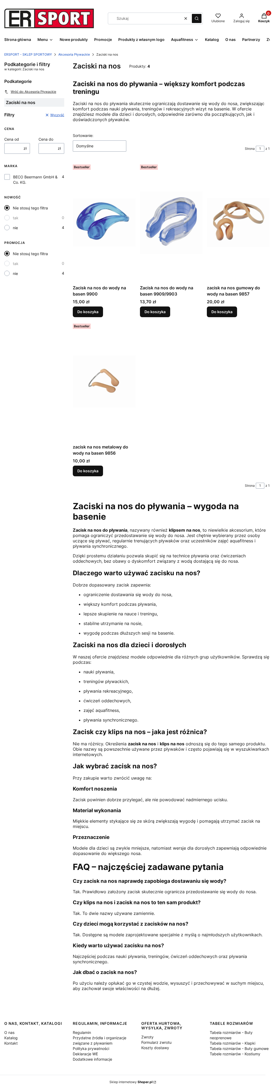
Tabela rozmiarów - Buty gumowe (239, 1048)
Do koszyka (87, 311)
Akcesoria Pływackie (74, 54)
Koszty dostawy (155, 1047)
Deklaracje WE (85, 1054)
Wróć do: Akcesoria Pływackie (33, 92)
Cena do (46, 139)
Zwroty (147, 1037)
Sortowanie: (83, 135)
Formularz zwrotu (156, 1042)
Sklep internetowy (131, 1082)
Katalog (11, 1038)
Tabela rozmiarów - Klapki (232, 1043)
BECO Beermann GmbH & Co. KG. (35, 180)
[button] (196, 18)
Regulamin (82, 1032)
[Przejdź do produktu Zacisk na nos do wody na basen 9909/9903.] (171, 222)
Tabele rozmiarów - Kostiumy (235, 1054)
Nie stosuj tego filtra (30, 208)
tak (15, 218)
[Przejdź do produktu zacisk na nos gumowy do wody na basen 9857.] (238, 222)
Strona (250, 149)
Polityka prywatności (91, 1048)
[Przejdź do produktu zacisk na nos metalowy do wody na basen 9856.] (104, 381)
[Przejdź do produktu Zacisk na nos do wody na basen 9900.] (104, 222)
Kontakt (11, 1043)
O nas (9, 1032)
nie (15, 227)
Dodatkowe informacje (92, 1059)
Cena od (11, 139)
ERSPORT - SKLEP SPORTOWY (28, 54)
